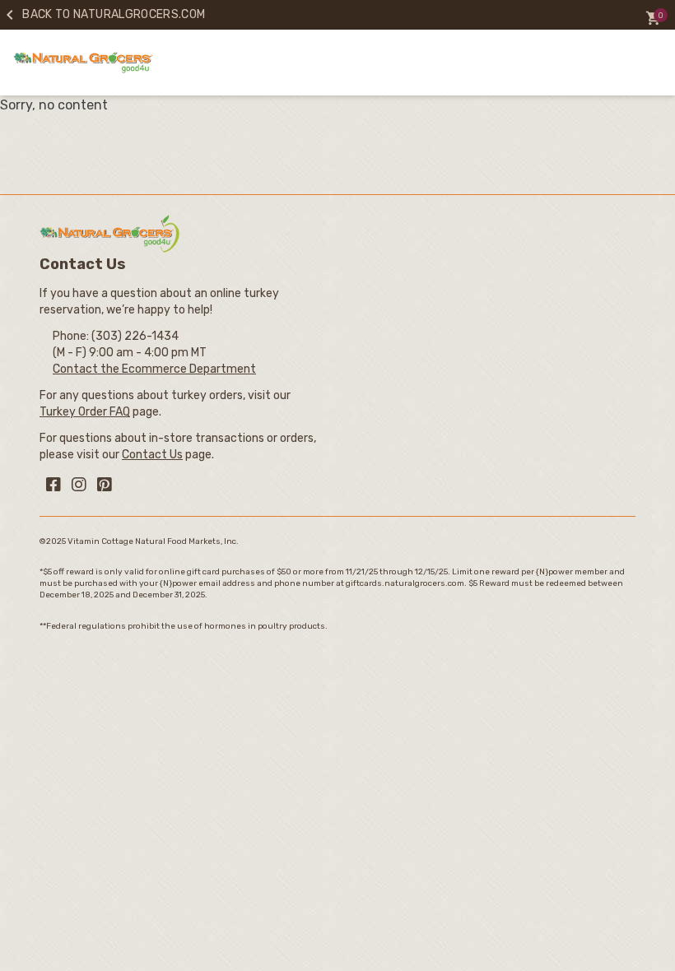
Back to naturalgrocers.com (102, 14)
